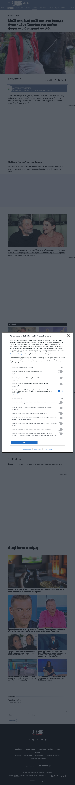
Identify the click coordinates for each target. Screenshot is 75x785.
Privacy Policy (48, 449)
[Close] (69, 336)
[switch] (60, 371)
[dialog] (37, 393)
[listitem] (37, 367)
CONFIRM (24, 442)
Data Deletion (27, 449)
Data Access (37, 449)
